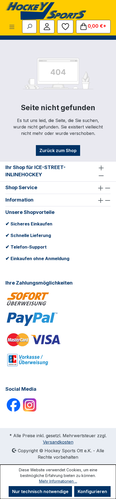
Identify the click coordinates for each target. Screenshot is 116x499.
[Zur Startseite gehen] (45, 11)
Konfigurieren (92, 491)
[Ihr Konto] (47, 26)
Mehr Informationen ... (58, 481)
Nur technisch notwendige (40, 491)
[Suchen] (29, 26)
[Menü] (11, 26)
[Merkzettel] (65, 26)
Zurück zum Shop (58, 150)
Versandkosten (58, 442)
